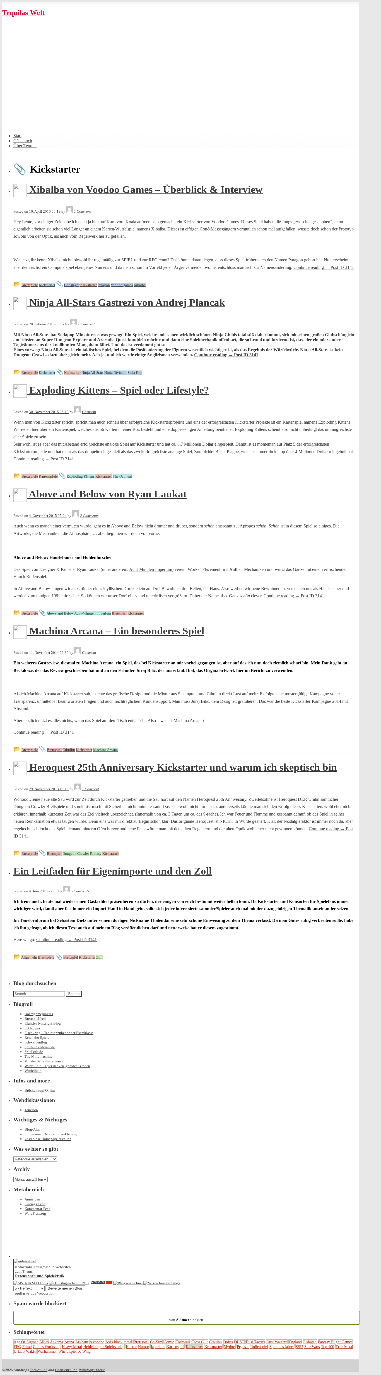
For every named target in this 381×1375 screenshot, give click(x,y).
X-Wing (84, 1351)
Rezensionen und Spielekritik (39, 1276)
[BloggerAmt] (128, 1283)
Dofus (228, 1342)
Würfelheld (33, 1071)
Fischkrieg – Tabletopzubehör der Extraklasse (59, 1033)
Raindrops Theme (92, 1370)
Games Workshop (47, 1346)
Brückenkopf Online (40, 1090)
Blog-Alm (32, 1129)
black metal (123, 1342)
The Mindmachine (38, 1056)
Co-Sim (156, 1342)
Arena (69, 1342)
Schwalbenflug (36, 1042)
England (295, 1342)
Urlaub (19, 1351)
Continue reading (323, 267)
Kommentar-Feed (37, 1209)
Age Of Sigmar (26, 1342)
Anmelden (32, 1199)
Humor (143, 1346)
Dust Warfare (276, 1342)
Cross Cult (199, 1342)
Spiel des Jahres (281, 1346)
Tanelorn (31, 1110)
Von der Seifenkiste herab (44, 1061)
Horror (131, 1346)
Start (17, 135)
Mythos (229, 1346)
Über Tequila (25, 145)
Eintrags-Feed (35, 1204)
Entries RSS (38, 1370)
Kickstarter (194, 1346)
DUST (239, 1342)
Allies (44, 1342)
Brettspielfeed (35, 1018)
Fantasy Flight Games (335, 1342)
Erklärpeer (32, 1028)
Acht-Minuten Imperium (150, 569)
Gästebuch (22, 140)
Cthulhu (215, 1342)
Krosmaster (213, 1346)
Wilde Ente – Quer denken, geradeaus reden (57, 1066)
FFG (17, 1346)
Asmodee (97, 1342)
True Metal (344, 1346)
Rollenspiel (259, 1346)
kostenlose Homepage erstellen (48, 1139)
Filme (27, 1346)
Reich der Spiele (37, 1037)
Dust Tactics (255, 1342)
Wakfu (31, 1351)
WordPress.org (35, 1213)
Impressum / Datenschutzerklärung (51, 1134)
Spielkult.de (34, 1052)
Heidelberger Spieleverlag (103, 1346)
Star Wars (312, 1346)
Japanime (158, 1346)
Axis (109, 1342)
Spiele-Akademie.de (40, 1047)
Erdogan (310, 1342)
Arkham (81, 1342)
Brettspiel (141, 1342)
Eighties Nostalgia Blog (43, 1023)
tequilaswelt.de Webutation (34, 1293)
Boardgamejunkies (39, 1014)
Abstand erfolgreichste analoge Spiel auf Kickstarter (110, 444)
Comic (169, 1342)
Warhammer (47, 1351)
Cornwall (182, 1342)
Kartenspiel (175, 1346)
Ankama (56, 1342)
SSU (299, 1346)
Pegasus (243, 1346)
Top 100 (327, 1346)
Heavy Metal (72, 1346)
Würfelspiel (67, 1351)
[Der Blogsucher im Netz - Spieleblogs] (69, 1283)
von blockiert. (186, 1317)
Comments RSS (66, 1370)
